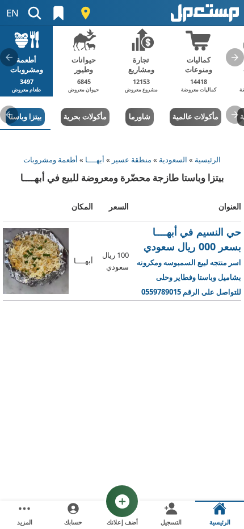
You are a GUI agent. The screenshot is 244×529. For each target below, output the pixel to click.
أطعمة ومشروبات (50, 159)
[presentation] (235, 57)
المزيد (24, 522)
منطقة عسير (132, 159)
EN (12, 12)
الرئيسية (208, 159)
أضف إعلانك (122, 522)
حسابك (73, 522)
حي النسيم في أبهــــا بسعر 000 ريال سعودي (189, 261)
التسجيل (171, 522)
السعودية (173, 159)
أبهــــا (94, 159)
